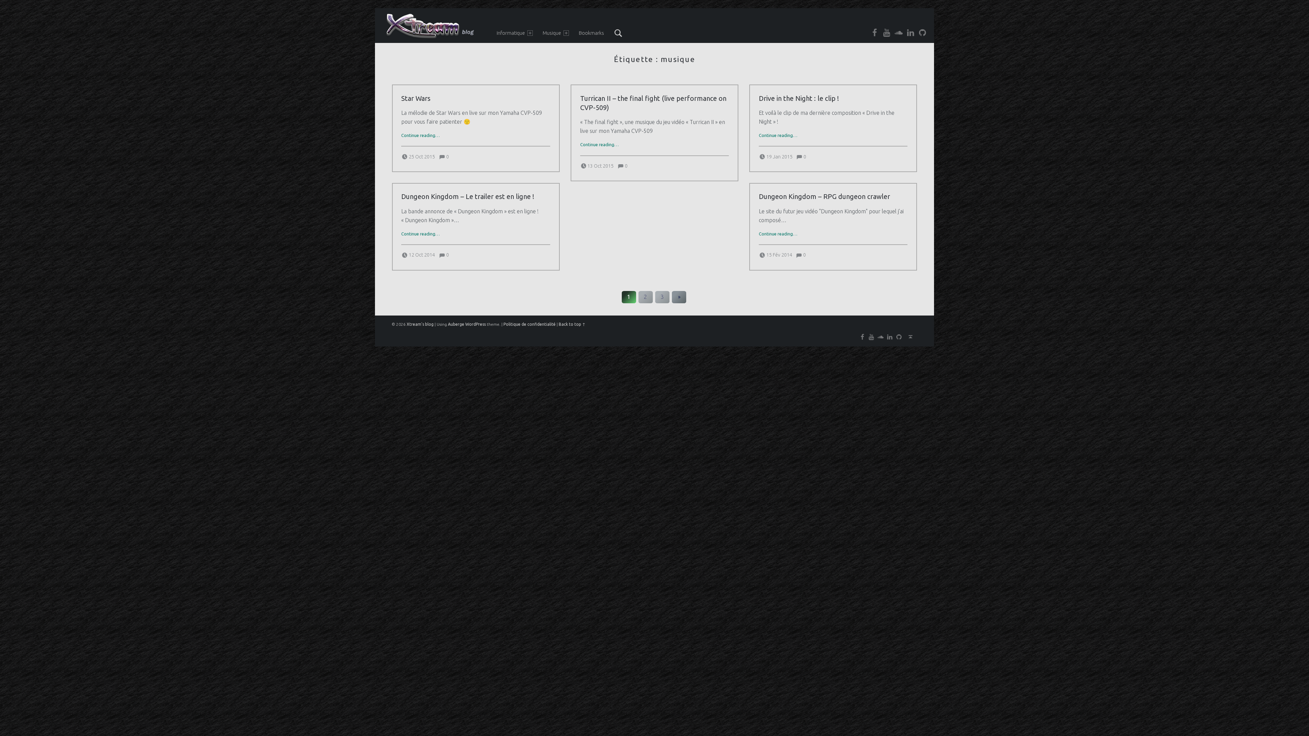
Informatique (511, 33)
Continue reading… (420, 135)
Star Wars (416, 98)
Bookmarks (591, 33)
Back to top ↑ (572, 324)
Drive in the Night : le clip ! (799, 98)
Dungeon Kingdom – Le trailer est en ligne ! (467, 196)
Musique (552, 33)
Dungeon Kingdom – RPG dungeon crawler (824, 196)
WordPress (475, 324)
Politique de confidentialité (529, 324)
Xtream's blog (420, 324)
